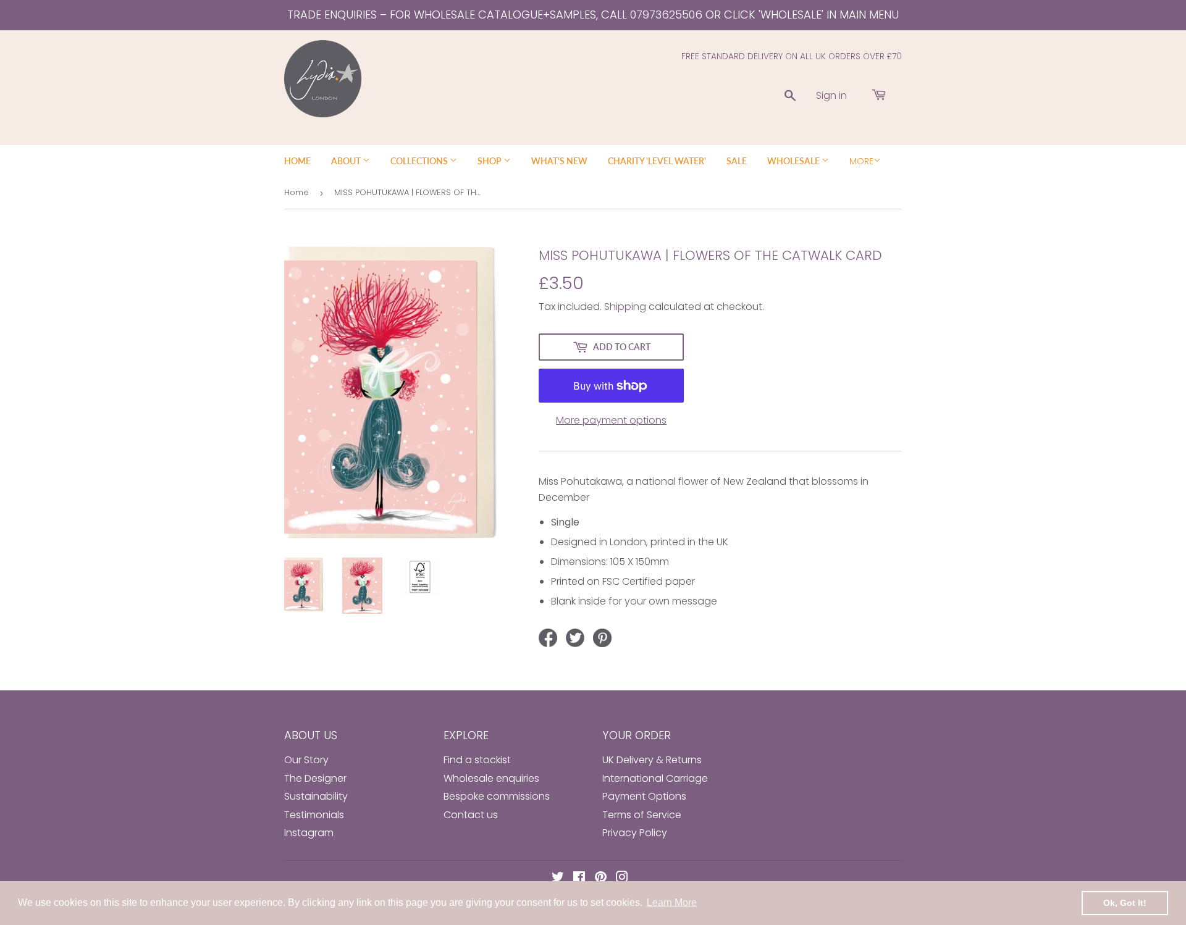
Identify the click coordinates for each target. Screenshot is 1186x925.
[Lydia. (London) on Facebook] (579, 878)
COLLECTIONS (420, 161)
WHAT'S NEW (559, 161)
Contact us (471, 815)
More (861, 161)
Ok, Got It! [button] (1124, 903)
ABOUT (347, 161)
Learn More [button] (672, 902)
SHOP (490, 161)
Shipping (625, 306)
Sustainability (316, 796)
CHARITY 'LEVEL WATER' (657, 161)
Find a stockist (477, 760)
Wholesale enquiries (491, 778)
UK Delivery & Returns (652, 760)
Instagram (309, 833)
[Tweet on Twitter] (575, 638)
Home (296, 192)
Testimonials (314, 815)
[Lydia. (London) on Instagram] (622, 878)
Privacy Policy (634, 833)
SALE (736, 161)
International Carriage (655, 778)
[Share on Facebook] (548, 638)
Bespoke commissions (497, 796)
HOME (297, 161)
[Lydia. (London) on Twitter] (558, 878)
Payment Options (644, 796)
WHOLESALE (794, 161)
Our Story (306, 760)
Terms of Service (641, 815)
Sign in (831, 95)
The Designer (315, 778)
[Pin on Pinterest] (602, 638)
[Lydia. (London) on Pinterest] (600, 878)
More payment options (611, 420)
